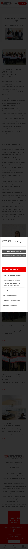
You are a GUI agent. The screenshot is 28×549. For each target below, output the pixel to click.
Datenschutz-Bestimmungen (10, 305)
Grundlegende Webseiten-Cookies (11, 290)
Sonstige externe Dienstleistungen (11, 300)
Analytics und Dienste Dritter (10, 295)
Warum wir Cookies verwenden (10, 269)
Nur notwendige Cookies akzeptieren (14, 255)
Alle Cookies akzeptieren (14, 251)
